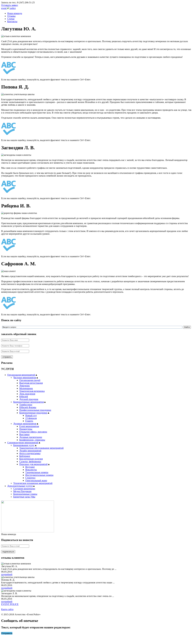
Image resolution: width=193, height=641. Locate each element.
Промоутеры (25, 429)
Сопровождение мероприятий (22, 442)
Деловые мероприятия (24, 423)
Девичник (24, 385)
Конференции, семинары (32, 440)
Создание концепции (24, 488)
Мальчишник (26, 388)
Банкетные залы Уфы (24, 496)
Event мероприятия (29, 426)
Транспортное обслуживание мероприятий (41, 448)
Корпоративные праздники (33, 412)
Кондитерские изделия (31, 459)
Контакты (12, 21)
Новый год (31, 415)
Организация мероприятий (21, 375)
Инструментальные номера (39, 475)
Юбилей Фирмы (27, 407)
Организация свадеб (29, 380)
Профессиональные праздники (35, 410)
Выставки (24, 434)
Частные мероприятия (24, 377)
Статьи (10, 18)
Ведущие (30, 467)
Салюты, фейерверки (30, 461)
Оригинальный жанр (36, 480)
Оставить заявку (9, 5)
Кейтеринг (24, 456)
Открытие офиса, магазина (33, 431)
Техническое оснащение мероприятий (32, 483)
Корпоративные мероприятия (28, 402)
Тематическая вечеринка (32, 391)
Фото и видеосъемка (29, 453)
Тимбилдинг (25, 404)
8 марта (29, 421)
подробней (6, 574)
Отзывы (11, 16)
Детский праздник (28, 399)
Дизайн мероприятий (30, 450)
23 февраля (31, 418)
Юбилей (23, 396)
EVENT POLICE (10, 604)
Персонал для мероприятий (33, 464)
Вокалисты (31, 469)
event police (8, 8)
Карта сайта (7, 609)
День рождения (27, 394)
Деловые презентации (30, 437)
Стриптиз (30, 477)
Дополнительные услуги (20, 486)
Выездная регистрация (31, 383)
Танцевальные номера (36, 472)
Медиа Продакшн (22, 491)
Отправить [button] (6, 633)
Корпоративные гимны (25, 494)
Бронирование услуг (24, 445)
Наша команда (14, 13)
